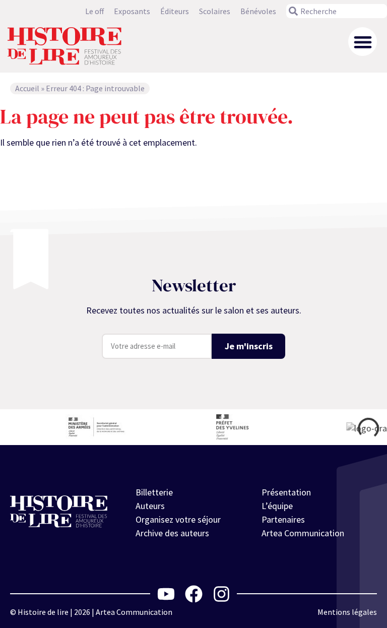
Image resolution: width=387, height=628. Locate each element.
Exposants (132, 11)
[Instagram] (221, 594)
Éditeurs (174, 11)
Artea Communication (303, 533)
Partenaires (283, 519)
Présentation (286, 492)
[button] (362, 41)
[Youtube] (166, 594)
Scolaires (214, 11)
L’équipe (277, 506)
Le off (94, 11)
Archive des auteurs (172, 533)
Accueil (27, 88)
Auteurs (150, 506)
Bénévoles (258, 11)
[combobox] (336, 11)
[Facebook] (194, 594)
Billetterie (154, 492)
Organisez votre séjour (178, 519)
